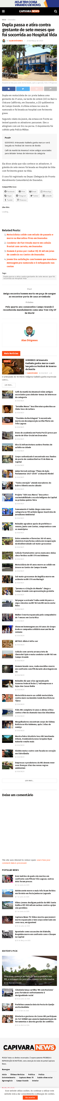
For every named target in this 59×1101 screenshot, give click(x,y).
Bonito (7, 361)
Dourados (12, 20)
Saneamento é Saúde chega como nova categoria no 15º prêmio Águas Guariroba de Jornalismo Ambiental (35, 512)
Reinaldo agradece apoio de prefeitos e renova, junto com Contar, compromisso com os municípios (35, 526)
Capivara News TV (26, 1078)
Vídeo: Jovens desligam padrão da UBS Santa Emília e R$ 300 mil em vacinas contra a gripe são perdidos (35, 905)
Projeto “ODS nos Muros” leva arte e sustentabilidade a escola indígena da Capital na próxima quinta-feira (36, 497)
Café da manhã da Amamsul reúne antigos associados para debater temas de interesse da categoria (35, 394)
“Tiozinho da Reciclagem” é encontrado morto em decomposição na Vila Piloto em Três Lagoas (34, 421)
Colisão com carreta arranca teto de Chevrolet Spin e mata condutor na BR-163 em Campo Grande (35, 654)
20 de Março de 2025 (23, 940)
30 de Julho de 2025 (23, 926)
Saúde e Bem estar (45, 1078)
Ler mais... (9, 385)
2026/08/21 (44, 373)
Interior (35, 1081)
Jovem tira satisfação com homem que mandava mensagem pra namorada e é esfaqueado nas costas (32, 263)
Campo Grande (22, 1081)
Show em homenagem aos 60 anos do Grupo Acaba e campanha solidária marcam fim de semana (35, 629)
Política (31, 1075)
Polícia (41, 1075)
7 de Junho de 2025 (22, 897)
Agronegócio (7, 1081)
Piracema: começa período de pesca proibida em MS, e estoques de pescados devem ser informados (29, 978)
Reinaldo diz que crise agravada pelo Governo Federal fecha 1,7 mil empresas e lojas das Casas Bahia (34, 683)
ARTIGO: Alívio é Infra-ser (26, 641)
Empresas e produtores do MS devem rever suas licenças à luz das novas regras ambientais (35, 765)
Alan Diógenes (16, 41)
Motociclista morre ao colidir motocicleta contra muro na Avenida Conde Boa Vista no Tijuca (34, 698)
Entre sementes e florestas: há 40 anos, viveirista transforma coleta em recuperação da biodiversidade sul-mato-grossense (35, 541)
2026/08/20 (20, 636)
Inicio (4, 20)
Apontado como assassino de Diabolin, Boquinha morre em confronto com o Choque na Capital (35, 934)
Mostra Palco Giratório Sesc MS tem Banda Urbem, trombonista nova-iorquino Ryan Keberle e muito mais (34, 739)
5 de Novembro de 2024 (13, 983)
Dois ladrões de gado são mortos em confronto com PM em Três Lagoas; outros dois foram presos (34, 879)
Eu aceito (30, 1097)
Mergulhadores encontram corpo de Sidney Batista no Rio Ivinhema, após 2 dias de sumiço (35, 724)
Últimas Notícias (17, 1075)
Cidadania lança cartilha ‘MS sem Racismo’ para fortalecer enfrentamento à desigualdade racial (34, 992)
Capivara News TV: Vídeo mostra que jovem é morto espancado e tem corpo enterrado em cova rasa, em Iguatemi (35, 920)
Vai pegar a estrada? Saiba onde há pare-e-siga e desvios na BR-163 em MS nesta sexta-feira (35, 603)
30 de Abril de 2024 (22, 1025)
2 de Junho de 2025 (22, 911)
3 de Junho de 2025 (22, 885)
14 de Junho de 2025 (23, 999)
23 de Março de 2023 (35, 41)
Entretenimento (8, 1078)
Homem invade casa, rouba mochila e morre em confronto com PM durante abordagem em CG (36, 669)
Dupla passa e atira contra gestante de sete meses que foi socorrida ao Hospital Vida (29, 277)
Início (4, 1075)
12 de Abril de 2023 (22, 1011)
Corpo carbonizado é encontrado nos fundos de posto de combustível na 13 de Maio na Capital (35, 459)
